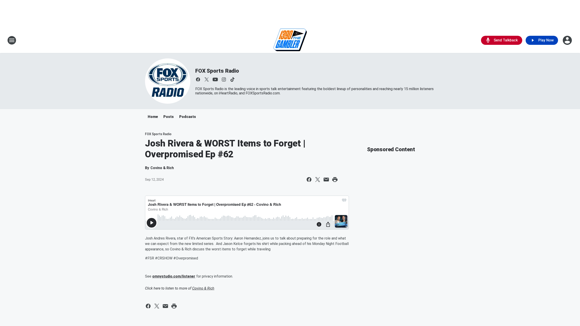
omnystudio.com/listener (173, 276)
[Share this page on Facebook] (309, 179)
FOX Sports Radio (217, 71)
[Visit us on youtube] (215, 79)
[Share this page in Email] (326, 179)
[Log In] (568, 40)
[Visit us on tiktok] (232, 79)
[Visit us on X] (206, 79)
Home (153, 117)
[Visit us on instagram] (224, 79)
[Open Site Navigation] (11, 40)
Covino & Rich (203, 288)
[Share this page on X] (317, 179)
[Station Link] (290, 40)
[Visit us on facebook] (198, 79)
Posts (168, 117)
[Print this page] (335, 179)
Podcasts (187, 117)
